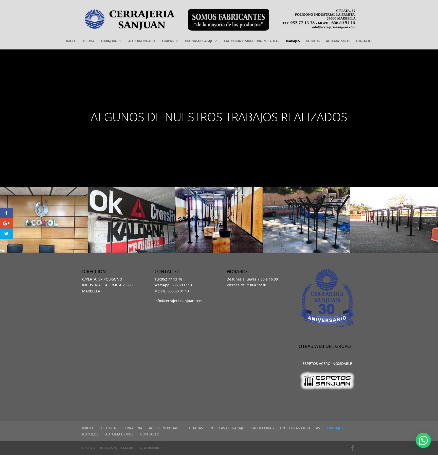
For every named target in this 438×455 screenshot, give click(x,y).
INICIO (70, 41)
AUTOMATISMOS (337, 41)
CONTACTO (363, 41)
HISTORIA (87, 41)
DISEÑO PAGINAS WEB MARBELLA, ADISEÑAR (122, 447)
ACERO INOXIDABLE (141, 41)
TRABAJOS (293, 41)
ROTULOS (312, 41)
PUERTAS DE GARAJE (198, 41)
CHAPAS (167, 41)
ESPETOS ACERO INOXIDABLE (327, 363)
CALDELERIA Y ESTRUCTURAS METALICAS (251, 41)
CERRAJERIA (109, 41)
